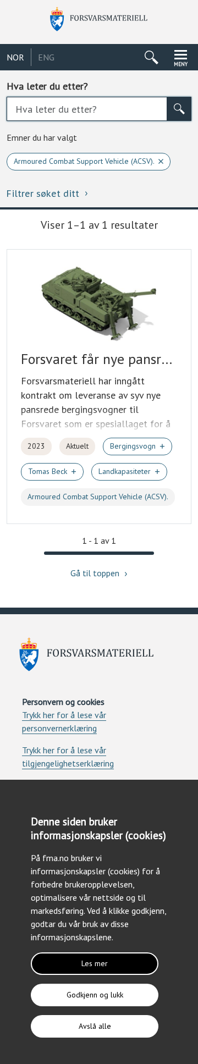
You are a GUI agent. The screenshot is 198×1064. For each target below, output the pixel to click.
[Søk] (179, 109)
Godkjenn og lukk (95, 995)
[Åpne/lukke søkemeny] (151, 57)
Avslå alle (95, 1026)
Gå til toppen (96, 572)
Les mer (94, 963)
